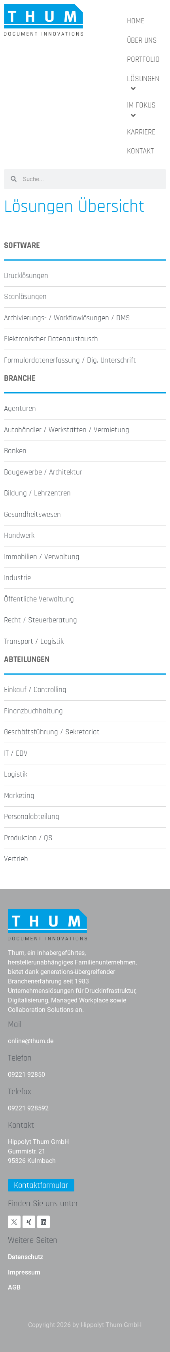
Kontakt (21, 1125)
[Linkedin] (43, 1222)
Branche (20, 378)
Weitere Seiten (32, 1240)
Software (22, 245)
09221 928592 (28, 1108)
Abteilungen (26, 659)
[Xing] (29, 1222)
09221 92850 (26, 1074)
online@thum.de (30, 1041)
